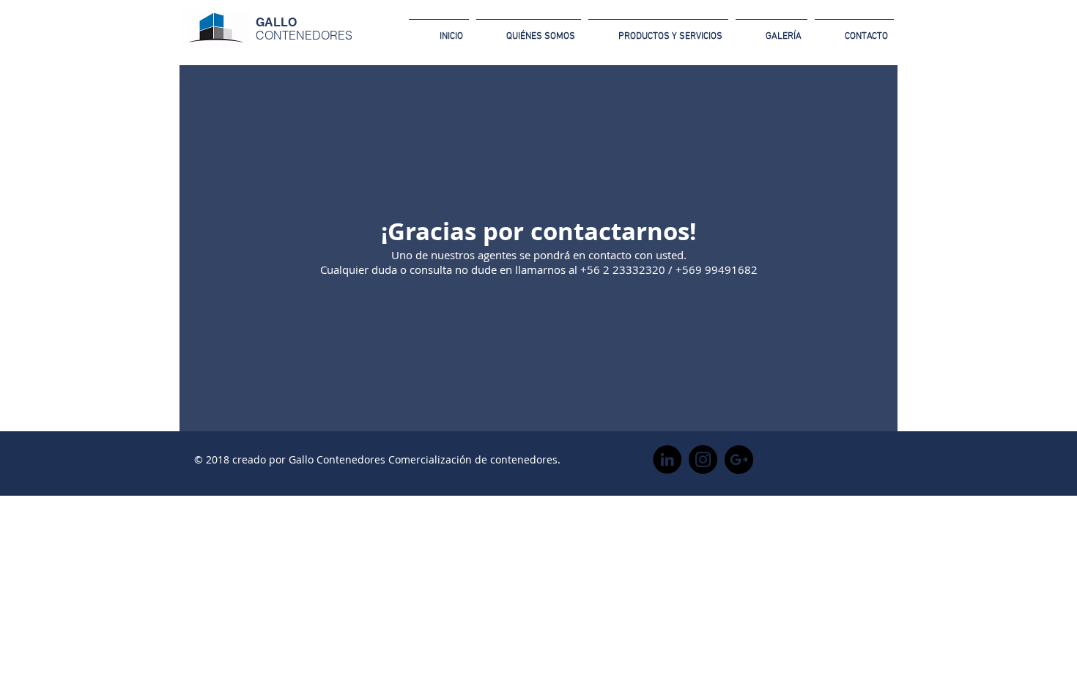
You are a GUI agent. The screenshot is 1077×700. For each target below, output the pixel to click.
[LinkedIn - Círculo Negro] (667, 459)
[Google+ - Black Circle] (739, 459)
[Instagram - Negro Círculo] (703, 459)
